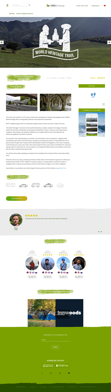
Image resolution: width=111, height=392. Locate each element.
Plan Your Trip (82, 5)
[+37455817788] (45, 277)
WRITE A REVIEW (16, 198)
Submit (55, 347)
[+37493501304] (29, 277)
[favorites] (105, 6)
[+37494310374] (76, 277)
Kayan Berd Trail (61, 168)
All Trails (11, 13)
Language (95, 5)
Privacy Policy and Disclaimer (87, 386)
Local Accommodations (57, 386)
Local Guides (43, 386)
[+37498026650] (61, 277)
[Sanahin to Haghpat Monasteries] (92, 94)
